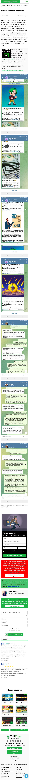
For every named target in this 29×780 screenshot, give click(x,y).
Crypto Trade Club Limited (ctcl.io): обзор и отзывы (19, 730)
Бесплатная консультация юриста (10, 2)
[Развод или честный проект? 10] (14, 104)
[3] (14, 630)
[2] (12, 630)
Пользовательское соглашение (21, 776)
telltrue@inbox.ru (18, 743)
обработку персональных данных (19, 550)
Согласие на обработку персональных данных (5, 775)
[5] (19, 630)
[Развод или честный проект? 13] (14, 288)
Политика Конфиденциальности (7, 770)
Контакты (18, 767)
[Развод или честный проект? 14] (14, 350)
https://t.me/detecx (13, 586)
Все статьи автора (12, 594)
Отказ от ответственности (20, 772)
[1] (9, 630)
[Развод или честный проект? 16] (14, 473)
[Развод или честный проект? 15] (14, 411)
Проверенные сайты (6, 767)
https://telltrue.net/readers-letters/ (12, 70)
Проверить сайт (14, 752)
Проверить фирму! (5, 730)
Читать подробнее (14, 606)
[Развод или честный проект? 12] (14, 227)
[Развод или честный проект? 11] (14, 165)
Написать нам (14, 748)
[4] (16, 630)
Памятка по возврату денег (14, 575)
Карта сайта (19, 769)
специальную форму (8, 59)
